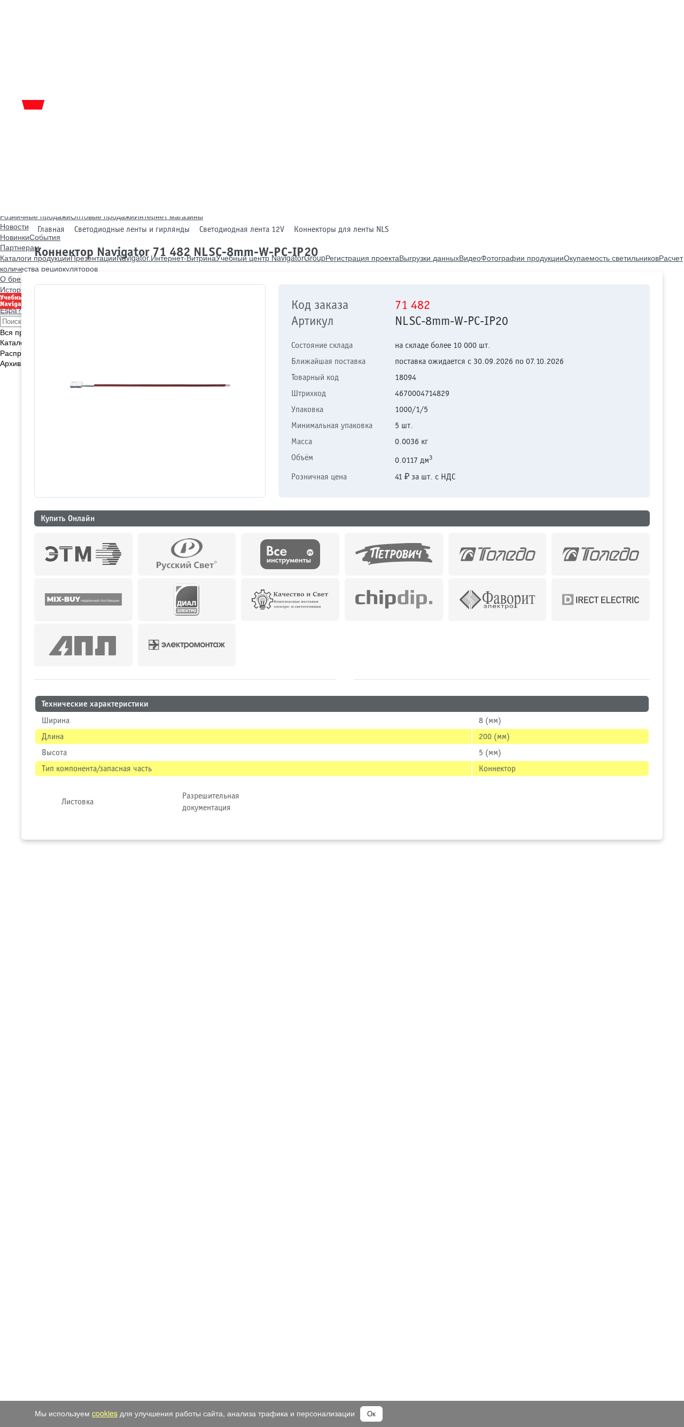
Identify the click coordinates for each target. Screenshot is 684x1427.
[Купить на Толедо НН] (497, 554)
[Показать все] (345, 677)
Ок (371, 1414)
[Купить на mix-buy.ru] (83, 599)
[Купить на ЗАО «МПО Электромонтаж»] (187, 645)
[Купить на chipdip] (394, 599)
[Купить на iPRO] (83, 554)
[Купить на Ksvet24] (290, 599)
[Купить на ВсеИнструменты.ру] (290, 554)
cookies (105, 1413)
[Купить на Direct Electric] (600, 599)
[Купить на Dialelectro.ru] (187, 599)
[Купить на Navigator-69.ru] (83, 645)
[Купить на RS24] (187, 554)
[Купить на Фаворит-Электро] (497, 599)
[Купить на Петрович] (394, 554)
